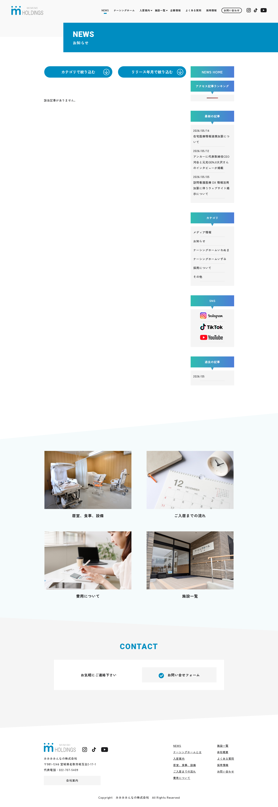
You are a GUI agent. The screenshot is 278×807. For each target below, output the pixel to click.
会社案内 (72, 780)
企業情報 (175, 10)
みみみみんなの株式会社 (27, 10)
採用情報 (211, 10)
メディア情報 (202, 232)
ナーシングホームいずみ (210, 259)
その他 (197, 277)
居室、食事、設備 (88, 515)
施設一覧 (160, 10)
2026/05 (199, 376)
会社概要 (222, 752)
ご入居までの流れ (190, 515)
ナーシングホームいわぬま (211, 250)
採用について (202, 268)
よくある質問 (193, 10)
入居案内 (145, 10)
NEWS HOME (212, 71)
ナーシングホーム (124, 10)
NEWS (105, 10)
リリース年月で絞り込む (152, 72)
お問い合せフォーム (182, 674)
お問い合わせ (232, 10)
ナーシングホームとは (187, 752)
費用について (88, 596)
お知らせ (199, 241)
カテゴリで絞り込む (78, 72)
